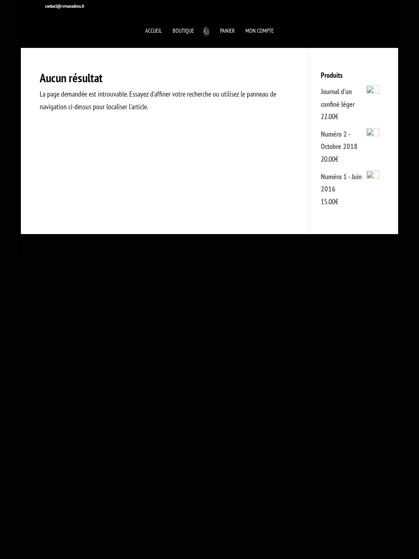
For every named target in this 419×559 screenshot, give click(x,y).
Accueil (153, 31)
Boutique (183, 31)
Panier (227, 31)
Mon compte (260, 31)
